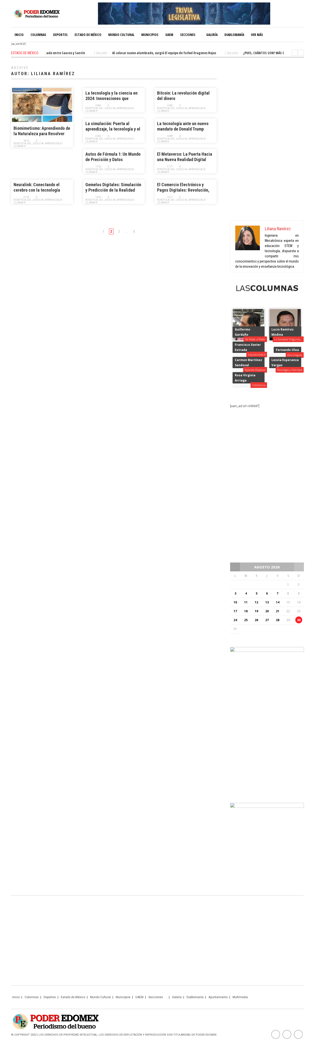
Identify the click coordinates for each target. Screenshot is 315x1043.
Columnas (38, 34)
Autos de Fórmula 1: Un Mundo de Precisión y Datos (113, 156)
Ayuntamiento (218, 997)
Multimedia (240, 997)
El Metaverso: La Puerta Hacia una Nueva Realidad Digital (184, 156)
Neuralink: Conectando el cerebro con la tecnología (37, 187)
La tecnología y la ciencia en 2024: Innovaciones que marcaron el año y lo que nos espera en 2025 (111, 95)
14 (277, 602)
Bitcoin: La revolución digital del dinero (183, 95)
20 (267, 611)
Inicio (19, 34)
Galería (212, 34)
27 (267, 620)
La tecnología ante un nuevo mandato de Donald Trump (182, 126)
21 (277, 611)
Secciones (187, 34)
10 (235, 602)
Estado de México (88, 34)
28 (277, 620)
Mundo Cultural (121, 34)
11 (246, 602)
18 (246, 611)
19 (256, 611)
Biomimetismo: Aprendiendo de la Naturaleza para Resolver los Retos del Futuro (42, 131)
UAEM (169, 34)
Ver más (257, 34)
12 (256, 602)
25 (246, 620)
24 (235, 620)
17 (235, 611)
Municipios (149, 34)
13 (267, 602)
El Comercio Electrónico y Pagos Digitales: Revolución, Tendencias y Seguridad (183, 187)
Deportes (60, 34)
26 (256, 620)
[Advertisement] (267, 140)
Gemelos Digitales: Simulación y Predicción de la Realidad (113, 187)
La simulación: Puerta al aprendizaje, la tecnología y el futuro (112, 126)
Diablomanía (234, 34)
